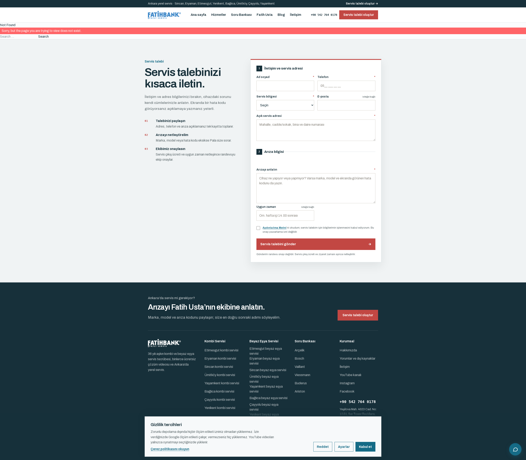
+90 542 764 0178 (324, 14)
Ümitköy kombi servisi (219, 375)
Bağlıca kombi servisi (219, 391)
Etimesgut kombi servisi (221, 350)
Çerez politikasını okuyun (170, 449)
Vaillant (300, 366)
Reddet (323, 446)
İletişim (295, 14)
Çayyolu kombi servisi (219, 399)
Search (43, 36)
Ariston (300, 391)
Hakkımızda (348, 350)
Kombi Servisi (214, 341)
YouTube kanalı (350, 375)
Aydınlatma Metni (274, 227)
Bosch (299, 358)
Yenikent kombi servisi (219, 408)
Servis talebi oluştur (358, 315)
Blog (281, 14)
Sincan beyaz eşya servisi (267, 370)
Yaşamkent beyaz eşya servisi (266, 389)
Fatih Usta (265, 14)
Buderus (301, 383)
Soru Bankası (241, 14)
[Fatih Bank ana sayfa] (164, 15)
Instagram (347, 383)
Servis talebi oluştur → (362, 3)
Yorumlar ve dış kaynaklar (357, 358)
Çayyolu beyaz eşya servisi (263, 407)
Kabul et (365, 446)
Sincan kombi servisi (218, 366)
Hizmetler (218, 14)
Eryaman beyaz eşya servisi (264, 361)
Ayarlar (344, 446)
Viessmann (302, 375)
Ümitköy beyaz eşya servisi (264, 379)
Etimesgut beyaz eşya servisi (265, 351)
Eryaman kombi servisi (220, 358)
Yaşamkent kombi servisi (221, 383)
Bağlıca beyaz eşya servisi (268, 398)
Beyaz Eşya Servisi (263, 341)
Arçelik (300, 350)
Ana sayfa (198, 14)
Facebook (347, 391)
